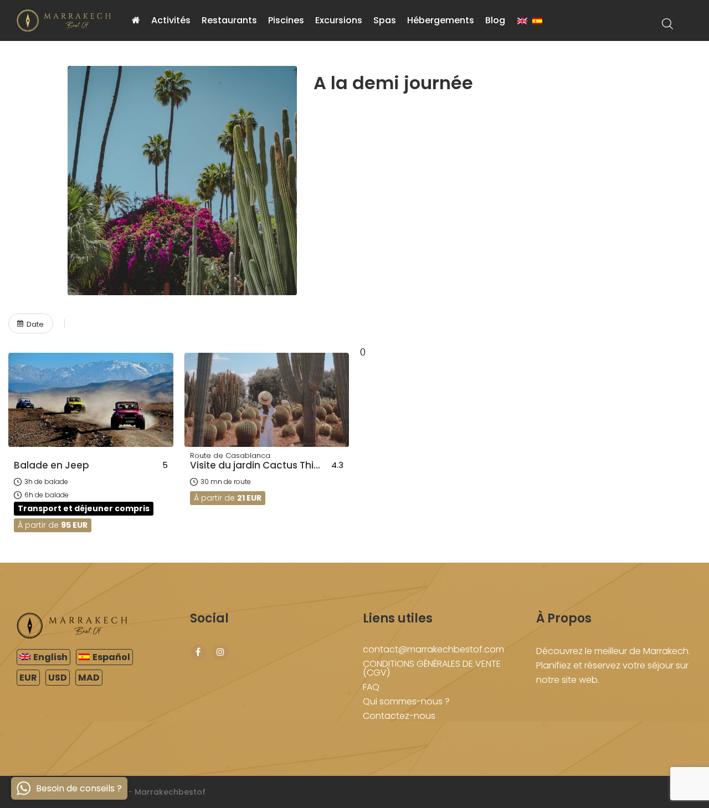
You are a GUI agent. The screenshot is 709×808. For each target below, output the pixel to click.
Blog (495, 20)
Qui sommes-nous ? (406, 701)
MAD (89, 677)
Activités (171, 20)
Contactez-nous (399, 715)
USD (57, 677)
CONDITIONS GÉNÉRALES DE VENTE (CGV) (432, 668)
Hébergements (440, 20)
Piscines (286, 20)
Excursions (338, 20)
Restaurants (229, 20)
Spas (384, 20)
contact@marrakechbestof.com (433, 649)
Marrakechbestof (170, 791)
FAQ (371, 687)
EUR (28, 677)
